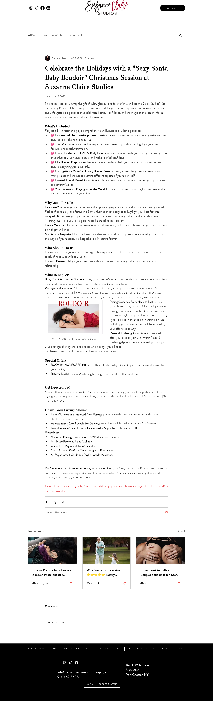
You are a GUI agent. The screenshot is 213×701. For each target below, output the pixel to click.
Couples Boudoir (76, 35)
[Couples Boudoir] (160, 550)
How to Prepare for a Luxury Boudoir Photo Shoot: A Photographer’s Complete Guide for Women (51, 572)
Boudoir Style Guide (52, 35)
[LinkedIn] (48, 8)
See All (181, 530)
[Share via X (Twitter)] (54, 502)
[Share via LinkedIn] (62, 502)
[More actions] (166, 58)
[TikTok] (37, 8)
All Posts (32, 35)
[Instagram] (31, 8)
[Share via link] (71, 502)
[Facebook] (42, 8)
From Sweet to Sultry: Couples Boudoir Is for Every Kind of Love (159, 572)
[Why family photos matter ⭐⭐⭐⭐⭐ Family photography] (107, 550)
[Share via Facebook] (46, 502)
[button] (180, 35)
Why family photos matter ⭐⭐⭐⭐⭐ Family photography (104, 572)
